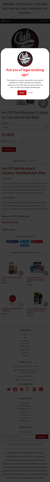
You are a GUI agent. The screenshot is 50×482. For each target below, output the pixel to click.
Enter (22, 93)
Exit (31, 92)
